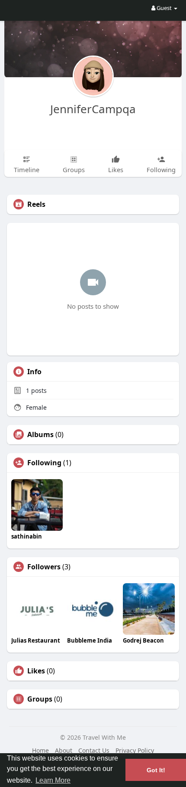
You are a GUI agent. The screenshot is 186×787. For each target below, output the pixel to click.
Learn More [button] (53, 780)
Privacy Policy (134, 750)
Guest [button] (164, 8)
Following (44, 462)
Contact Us (93, 750)
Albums (40, 434)
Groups (39, 699)
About (63, 750)
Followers (44, 566)
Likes (36, 670)
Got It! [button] (156, 770)
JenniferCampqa (93, 109)
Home (40, 750)
